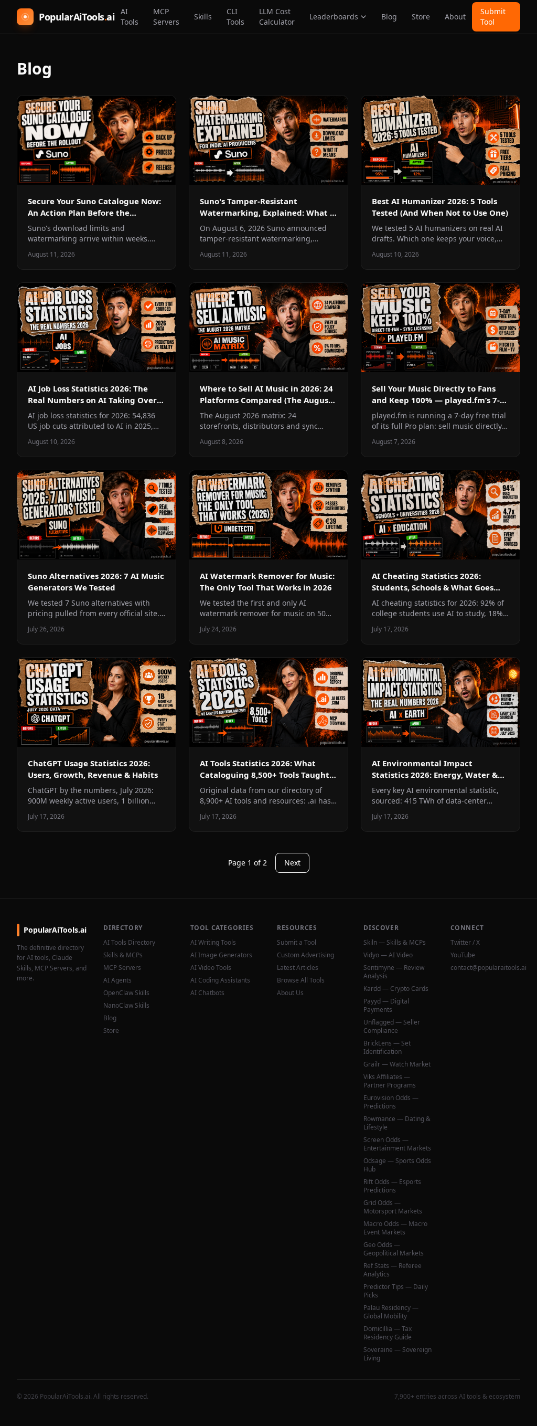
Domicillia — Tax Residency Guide (387, 1333)
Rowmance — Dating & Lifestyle (397, 1123)
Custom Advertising (305, 955)
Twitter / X (465, 942)
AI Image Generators (221, 955)
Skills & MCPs (123, 955)
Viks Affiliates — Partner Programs (389, 1081)
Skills (203, 17)
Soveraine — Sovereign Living (397, 1354)
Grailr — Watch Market (397, 1064)
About (455, 17)
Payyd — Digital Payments (386, 1005)
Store (421, 17)
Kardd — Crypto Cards (395, 989)
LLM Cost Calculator (277, 16)
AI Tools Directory (129, 942)
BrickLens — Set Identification (387, 1047)
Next (292, 863)
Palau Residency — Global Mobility (390, 1312)
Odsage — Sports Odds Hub (397, 1165)
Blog (389, 17)
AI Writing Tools (213, 942)
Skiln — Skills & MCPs (394, 942)
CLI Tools (235, 16)
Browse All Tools (301, 980)
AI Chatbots (207, 993)
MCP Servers (166, 16)
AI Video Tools (210, 968)
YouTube (462, 955)
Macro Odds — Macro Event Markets (395, 1228)
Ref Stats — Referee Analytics (392, 1270)
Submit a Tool (296, 942)
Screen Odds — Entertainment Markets (397, 1144)
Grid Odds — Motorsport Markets (392, 1207)
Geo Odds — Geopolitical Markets (393, 1249)
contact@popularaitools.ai (485, 968)
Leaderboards (333, 17)
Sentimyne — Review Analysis (393, 972)
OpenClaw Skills (126, 993)
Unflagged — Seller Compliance (391, 1026)
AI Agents (117, 980)
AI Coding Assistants (220, 980)
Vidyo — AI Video (388, 955)
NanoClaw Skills (126, 1005)
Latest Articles (297, 968)
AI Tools (129, 16)
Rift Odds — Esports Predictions (392, 1186)
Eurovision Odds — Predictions (390, 1102)
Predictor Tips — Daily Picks (395, 1291)
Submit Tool (493, 16)
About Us (290, 993)
